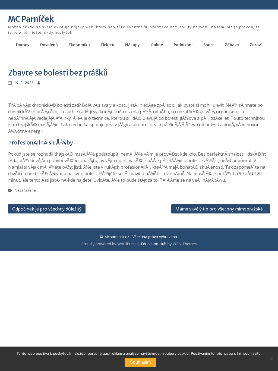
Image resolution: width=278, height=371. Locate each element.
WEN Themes (185, 243)
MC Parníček (31, 19)
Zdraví (256, 44)
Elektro (107, 44)
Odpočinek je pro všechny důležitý (46, 209)
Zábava (232, 44)
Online (157, 44)
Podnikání (183, 44)
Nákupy (132, 44)
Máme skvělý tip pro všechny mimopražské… (220, 209)
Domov (22, 44)
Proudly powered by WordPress (109, 243)
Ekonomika (79, 44)
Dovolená (49, 44)
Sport (208, 44)
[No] (271, 358)
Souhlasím (140, 362)
